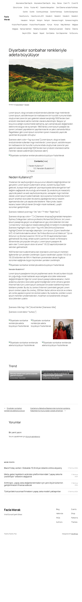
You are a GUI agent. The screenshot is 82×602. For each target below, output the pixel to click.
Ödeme (67, 29)
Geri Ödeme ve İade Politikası (67, 7)
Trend (31, 171)
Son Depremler (62, 33)
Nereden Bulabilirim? (43, 168)
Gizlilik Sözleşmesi (71, 12)
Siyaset (27, 105)
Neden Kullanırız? (35, 165)
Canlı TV (67, 3)
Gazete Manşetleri (47, 7)
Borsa (59, 3)
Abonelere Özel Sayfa (24, 3)
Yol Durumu (73, 33)
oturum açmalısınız (33, 436)
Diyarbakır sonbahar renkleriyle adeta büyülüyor (14, 409)
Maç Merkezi (65, 24)
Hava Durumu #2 (37, 16)
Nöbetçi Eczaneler (40, 29)
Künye (49, 24)
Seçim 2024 (26, 33)
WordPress (74, 534)
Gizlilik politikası (42, 12)
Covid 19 (75, 3)
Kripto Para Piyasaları (20, 24)
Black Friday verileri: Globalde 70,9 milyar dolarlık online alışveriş (33, 468)
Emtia (26, 7)
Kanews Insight (58, 20)
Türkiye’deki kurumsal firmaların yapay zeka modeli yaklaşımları (32, 491)
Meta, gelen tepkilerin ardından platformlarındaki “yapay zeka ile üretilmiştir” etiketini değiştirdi (33, 475)
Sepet (35, 33)
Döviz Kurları (17, 7)
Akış (53, 3)
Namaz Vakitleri (26, 29)
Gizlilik (25, 12)
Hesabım (49, 16)
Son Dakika (50, 33)
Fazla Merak (7, 18)
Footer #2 (34, 7)
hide (45, 161)
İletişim (32, 20)
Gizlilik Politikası (56, 12)
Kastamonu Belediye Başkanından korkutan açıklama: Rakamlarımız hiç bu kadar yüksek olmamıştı (50, 409)
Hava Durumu (24, 16)
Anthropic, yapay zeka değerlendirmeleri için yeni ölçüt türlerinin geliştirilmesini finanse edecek (33, 484)
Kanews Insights (71, 20)
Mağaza (75, 24)
